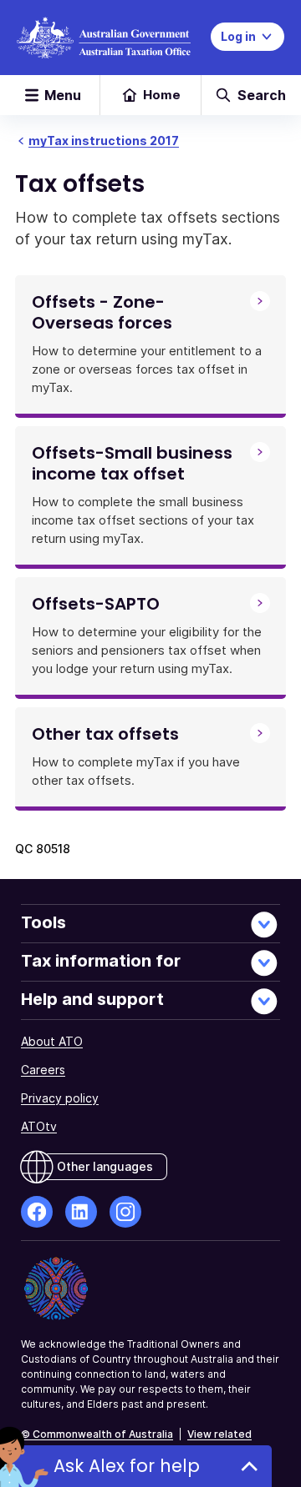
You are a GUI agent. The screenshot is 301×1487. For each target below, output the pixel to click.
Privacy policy (60, 1098)
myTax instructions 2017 (103, 140)
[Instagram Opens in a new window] (125, 1212)
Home (162, 95)
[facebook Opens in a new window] (37, 1212)
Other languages (105, 1166)
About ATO (52, 1041)
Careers (43, 1070)
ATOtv (39, 1126)
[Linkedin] (81, 1212)
